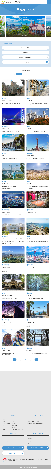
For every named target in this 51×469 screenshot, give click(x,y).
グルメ (14, 423)
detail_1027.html (13, 120)
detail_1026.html (13, 203)
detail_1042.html (13, 286)
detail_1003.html (37, 259)
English (29, 436)
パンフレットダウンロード (12, 448)
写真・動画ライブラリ (37, 448)
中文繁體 (30, 439)
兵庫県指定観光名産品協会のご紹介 (35, 423)
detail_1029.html (13, 314)
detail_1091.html (37, 314)
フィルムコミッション (7, 443)
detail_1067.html (13, 342)
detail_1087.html (37, 93)
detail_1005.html (13, 231)
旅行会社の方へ (6, 441)
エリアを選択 (25, 52)
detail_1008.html (37, 147)
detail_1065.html (37, 231)
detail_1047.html (13, 93)
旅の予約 (15, 425)
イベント (15, 421)
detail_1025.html (37, 342)
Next (48, 27)
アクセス (15, 427)
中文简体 (30, 441)
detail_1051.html (37, 120)
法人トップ (5, 436)
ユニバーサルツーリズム (18, 429)
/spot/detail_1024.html (25, 26)
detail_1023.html (37, 286)
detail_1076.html (13, 176)
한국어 (29, 443)
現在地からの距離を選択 (25, 57)
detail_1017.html (13, 259)
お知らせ (4, 439)
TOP (3, 369)
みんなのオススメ (6, 423)
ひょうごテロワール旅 (18, 2)
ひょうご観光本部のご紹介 (33, 421)
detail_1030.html (37, 203)
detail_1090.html (37, 176)
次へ (36, 359)
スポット (4, 427)
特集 (4, 421)
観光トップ (5, 419)
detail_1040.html (13, 147)
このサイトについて (32, 419)
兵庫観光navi (7, 2)
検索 (47, 62)
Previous (3, 27)
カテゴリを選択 (25, 47)
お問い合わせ (12, 453)
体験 (4, 429)
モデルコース (5, 425)
